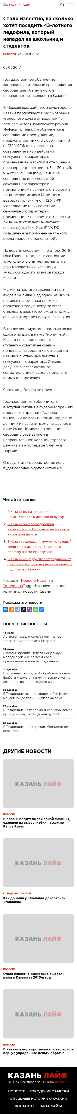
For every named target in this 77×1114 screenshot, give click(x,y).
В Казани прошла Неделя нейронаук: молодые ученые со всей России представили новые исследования (32, 657)
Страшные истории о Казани (38, 1099)
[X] (23, 609)
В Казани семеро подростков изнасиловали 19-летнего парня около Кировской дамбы (38, 529)
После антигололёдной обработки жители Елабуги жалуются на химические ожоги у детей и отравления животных (37, 677)
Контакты (24, 1106)
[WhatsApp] (35, 609)
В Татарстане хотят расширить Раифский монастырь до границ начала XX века (35, 696)
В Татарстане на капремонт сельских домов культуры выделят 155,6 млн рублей (37, 712)
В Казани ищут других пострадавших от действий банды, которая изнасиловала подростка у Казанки (39, 564)
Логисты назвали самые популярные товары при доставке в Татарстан (32, 639)
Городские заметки (17, 893)
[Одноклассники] (11, 609)
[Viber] (29, 609)
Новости (9, 54)
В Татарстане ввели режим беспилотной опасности (35, 729)
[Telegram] (17, 609)
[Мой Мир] (41, 609)
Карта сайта (50, 1106)
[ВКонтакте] (5, 609)
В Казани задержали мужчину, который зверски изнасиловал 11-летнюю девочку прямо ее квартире (39, 546)
